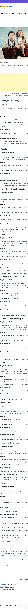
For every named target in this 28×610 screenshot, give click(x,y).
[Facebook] (1, 1)
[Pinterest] (6, 1)
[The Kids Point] (6, 6)
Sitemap (19, 607)
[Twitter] (3, 1)
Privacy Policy (3, 607)
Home (2, 17)
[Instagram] (9, 1)
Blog (5, 17)
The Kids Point (10, 93)
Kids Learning (10, 17)
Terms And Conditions (11, 607)
